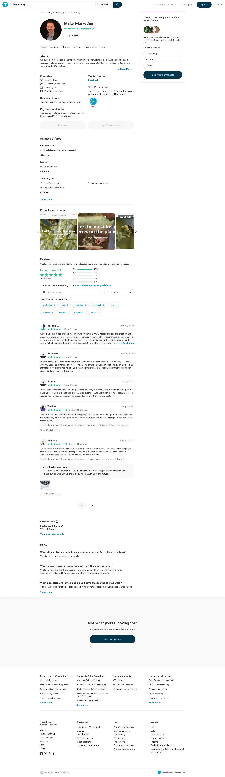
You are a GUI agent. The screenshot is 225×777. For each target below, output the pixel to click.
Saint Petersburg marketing (161, 680)
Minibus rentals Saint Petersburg (91, 685)
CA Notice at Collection (163, 745)
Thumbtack (45, 13)
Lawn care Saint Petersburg (88, 680)
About (43, 47)
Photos (65, 47)
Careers (44, 741)
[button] (51, 30)
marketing (57, 13)
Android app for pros (124, 749)
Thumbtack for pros (124, 727)
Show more (46, 702)
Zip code (148, 59)
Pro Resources (121, 738)
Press (42, 744)
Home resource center (88, 745)
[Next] (92, 505)
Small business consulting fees (54, 685)
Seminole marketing (158, 689)
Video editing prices (49, 694)
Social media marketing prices (53, 689)
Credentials (90, 47)
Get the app (83, 734)
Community (119, 734)
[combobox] (53, 5)
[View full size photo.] (58, 231)
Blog (42, 748)
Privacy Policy (157, 738)
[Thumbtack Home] (5, 4)
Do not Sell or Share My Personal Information (167, 750)
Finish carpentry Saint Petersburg (91, 689)
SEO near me (118, 680)
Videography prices (48, 680)
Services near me (85, 738)
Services (54, 47)
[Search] (117, 5)
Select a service (151, 47)
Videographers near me (122, 685)
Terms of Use (157, 734)
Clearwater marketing (158, 698)
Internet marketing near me (124, 689)
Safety (154, 731)
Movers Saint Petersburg (87, 700)
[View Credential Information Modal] (56, 521)
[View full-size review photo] (45, 485)
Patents (154, 742)
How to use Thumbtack (88, 727)
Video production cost (50, 698)
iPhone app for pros (124, 745)
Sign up (81, 731)
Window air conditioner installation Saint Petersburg (92, 695)
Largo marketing (156, 694)
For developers (47, 737)
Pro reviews (119, 742)
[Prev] (81, 505)
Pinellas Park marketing (159, 685)
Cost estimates (84, 742)
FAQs (102, 47)
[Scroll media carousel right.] (136, 231)
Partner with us (47, 734)
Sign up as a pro (122, 731)
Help (153, 727)
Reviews (77, 47)
